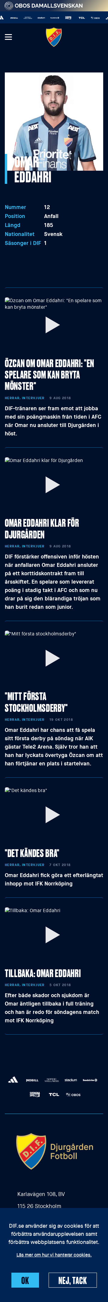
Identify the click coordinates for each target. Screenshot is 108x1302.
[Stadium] (38, 17)
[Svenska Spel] (65, 17)
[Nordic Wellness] (24, 17)
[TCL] (78, 17)
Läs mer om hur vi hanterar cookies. (54, 1255)
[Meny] (8, 37)
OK (25, 1280)
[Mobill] (11, 17)
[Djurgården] (54, 37)
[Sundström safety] (51, 17)
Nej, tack (72, 1280)
